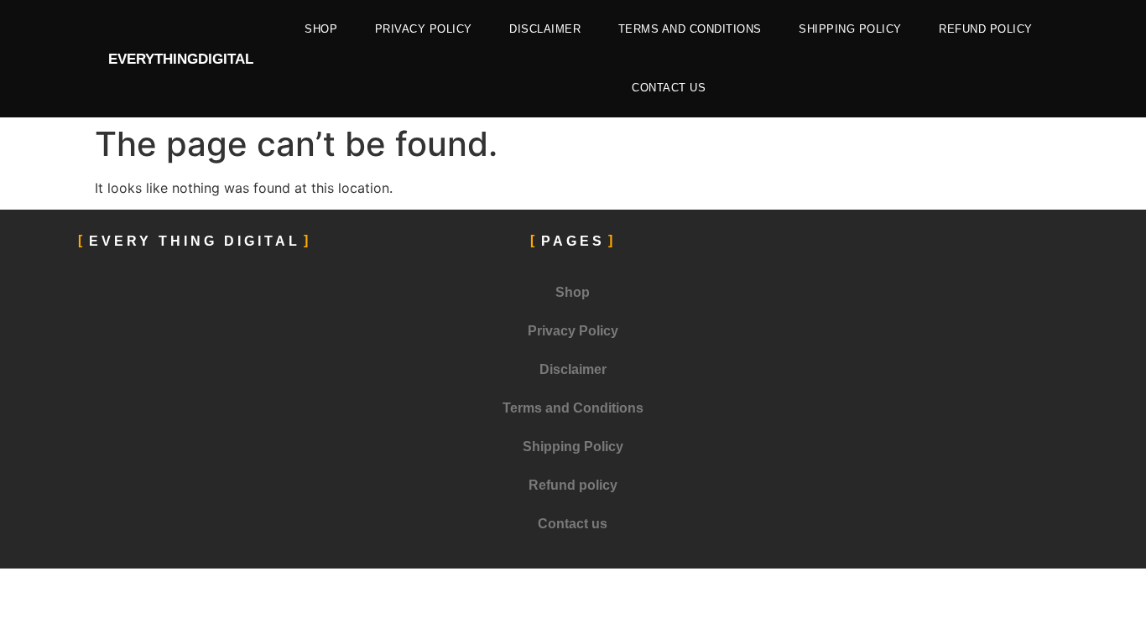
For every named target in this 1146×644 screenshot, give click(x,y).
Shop (321, 29)
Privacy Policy (423, 29)
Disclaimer (545, 29)
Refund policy (986, 29)
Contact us (669, 87)
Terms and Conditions (690, 29)
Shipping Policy (850, 29)
